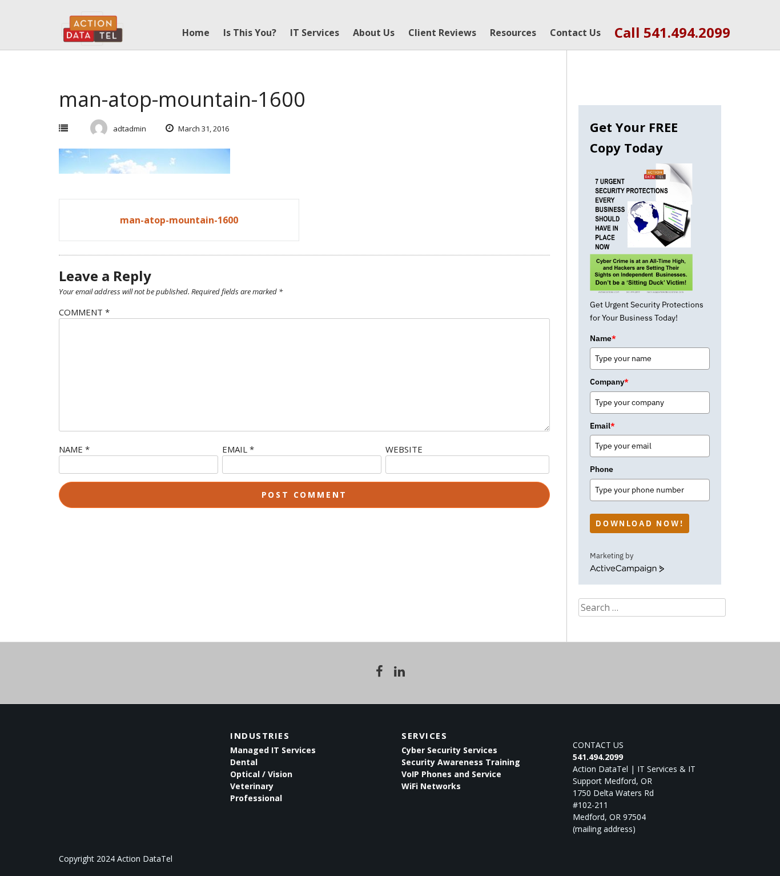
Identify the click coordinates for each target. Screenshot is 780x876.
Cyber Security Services (449, 750)
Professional (256, 798)
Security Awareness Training (460, 762)
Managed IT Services (273, 750)
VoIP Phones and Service (451, 774)
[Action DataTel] (92, 23)
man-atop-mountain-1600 (179, 220)
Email (238, 449)
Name (74, 449)
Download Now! (639, 523)
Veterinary (252, 786)
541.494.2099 (598, 756)
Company (609, 382)
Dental (244, 762)
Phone (601, 469)
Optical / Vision (261, 774)
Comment (84, 312)
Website (404, 449)
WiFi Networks (431, 786)
